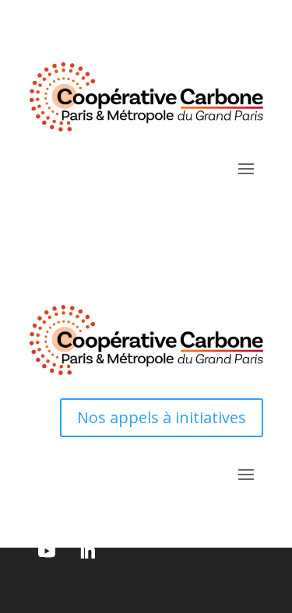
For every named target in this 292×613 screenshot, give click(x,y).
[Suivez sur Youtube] (47, 551)
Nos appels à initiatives (161, 417)
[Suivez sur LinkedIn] (87, 551)
